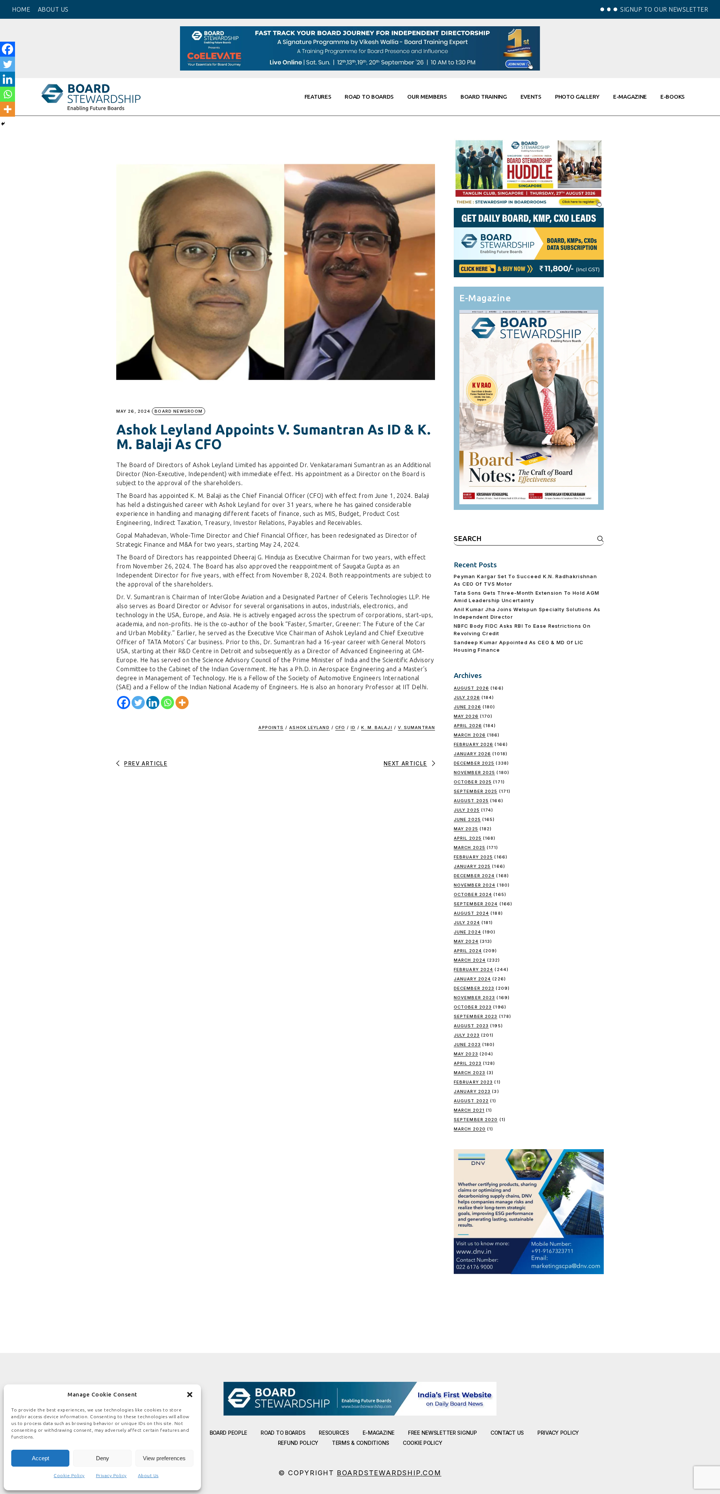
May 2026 (466, 716)
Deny (102, 1458)
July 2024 (467, 922)
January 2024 (472, 978)
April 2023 (468, 1063)
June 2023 (467, 1044)
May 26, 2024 (133, 411)
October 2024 (473, 894)
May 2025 (466, 828)
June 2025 (467, 819)
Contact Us (507, 1432)
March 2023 (469, 1072)
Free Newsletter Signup (442, 1432)
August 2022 (471, 1100)
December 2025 (474, 763)
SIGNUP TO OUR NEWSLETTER (664, 9)
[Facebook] (123, 702)
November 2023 (474, 997)
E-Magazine (378, 1432)
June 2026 (467, 706)
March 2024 (470, 960)
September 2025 (475, 791)
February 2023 (473, 1082)
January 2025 (472, 866)
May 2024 (466, 941)
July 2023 (467, 1035)
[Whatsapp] (167, 702)
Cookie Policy (69, 1475)
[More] (182, 702)
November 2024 (474, 885)
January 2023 (472, 1091)
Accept (40, 1458)
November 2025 (474, 772)
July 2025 (467, 810)
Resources (334, 1432)
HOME (21, 9)
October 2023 (473, 1007)
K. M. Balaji (376, 727)
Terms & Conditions (360, 1443)
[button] (190, 1394)
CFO (340, 727)
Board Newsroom (178, 411)
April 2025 (468, 838)
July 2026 (467, 697)
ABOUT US (53, 9)
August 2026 (471, 688)
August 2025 (471, 800)
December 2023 (474, 988)
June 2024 (467, 932)
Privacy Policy (111, 1475)
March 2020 (470, 1129)
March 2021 (469, 1110)
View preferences (164, 1458)
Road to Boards (283, 1432)
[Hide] (3, 124)
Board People (229, 1432)
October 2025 (473, 782)
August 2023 (471, 1025)
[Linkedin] (152, 702)
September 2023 (475, 1016)
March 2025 (469, 847)
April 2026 (468, 725)
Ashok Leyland (309, 727)
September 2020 (476, 1119)
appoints (271, 727)
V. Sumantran (416, 727)
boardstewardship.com (389, 1473)
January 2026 (472, 753)
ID (353, 727)
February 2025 (473, 857)
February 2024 (473, 969)
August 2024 (471, 913)
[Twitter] (138, 702)
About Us (148, 1475)
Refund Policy (298, 1443)
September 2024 (476, 903)
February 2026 (473, 744)
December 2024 (474, 875)
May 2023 (466, 1054)
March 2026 (470, 735)
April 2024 (468, 950)
